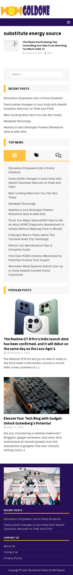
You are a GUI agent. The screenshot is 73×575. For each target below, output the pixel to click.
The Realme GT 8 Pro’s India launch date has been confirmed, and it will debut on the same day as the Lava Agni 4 (36, 343)
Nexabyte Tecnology (17, 121)
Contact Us (11, 552)
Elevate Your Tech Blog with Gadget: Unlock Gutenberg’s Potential (33, 420)
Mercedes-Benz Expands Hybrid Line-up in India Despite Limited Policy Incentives (35, 270)
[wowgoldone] (26, 16)
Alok (49, 53)
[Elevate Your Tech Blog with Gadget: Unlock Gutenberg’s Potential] (36, 411)
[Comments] (58, 155)
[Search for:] (36, 74)
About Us (9, 546)
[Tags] (37, 155)
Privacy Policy (13, 558)
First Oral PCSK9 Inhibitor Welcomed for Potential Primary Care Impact (35, 258)
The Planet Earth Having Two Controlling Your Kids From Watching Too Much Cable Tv (44, 45)
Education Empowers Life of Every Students (33, 98)
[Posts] (15, 155)
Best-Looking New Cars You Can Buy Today (32, 115)
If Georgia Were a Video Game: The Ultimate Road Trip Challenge (31, 237)
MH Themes (58, 570)
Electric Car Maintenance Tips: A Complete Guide (30, 247)
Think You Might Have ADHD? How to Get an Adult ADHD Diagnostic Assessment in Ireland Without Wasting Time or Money (36, 224)
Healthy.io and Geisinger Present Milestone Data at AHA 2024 (33, 129)
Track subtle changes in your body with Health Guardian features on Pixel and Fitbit (35, 106)
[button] (68, 22)
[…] (37, 367)
